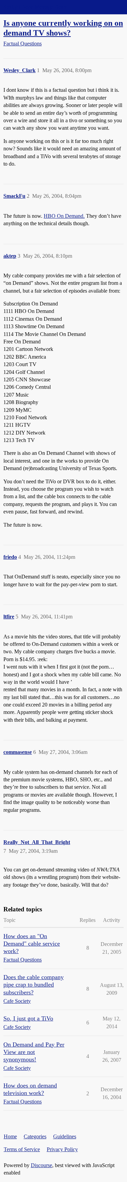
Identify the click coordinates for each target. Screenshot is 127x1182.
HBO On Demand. (64, 216)
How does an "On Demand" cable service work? (31, 943)
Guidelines (64, 1136)
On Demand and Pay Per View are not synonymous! (33, 1052)
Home (10, 1136)
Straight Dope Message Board (35, 7)
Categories (35, 1136)
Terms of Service (22, 1149)
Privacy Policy (62, 1149)
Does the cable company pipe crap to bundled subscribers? (33, 984)
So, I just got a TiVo (28, 1018)
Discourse (41, 1165)
